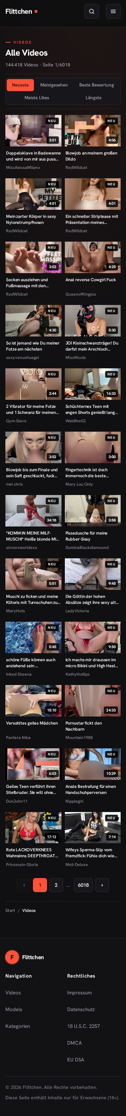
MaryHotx (15, 611)
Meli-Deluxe (77, 864)
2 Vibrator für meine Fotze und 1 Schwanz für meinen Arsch (31, 409)
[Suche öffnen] (91, 11)
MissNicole (76, 357)
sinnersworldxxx (21, 547)
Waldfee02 (76, 421)
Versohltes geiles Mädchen (31, 723)
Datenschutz (81, 1009)
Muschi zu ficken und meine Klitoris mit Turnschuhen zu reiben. (32, 599)
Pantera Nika (18, 737)
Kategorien (17, 1026)
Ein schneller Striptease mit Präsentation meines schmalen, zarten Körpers (92, 219)
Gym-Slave (16, 421)
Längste (93, 98)
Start (10, 910)
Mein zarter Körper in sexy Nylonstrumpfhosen (31, 219)
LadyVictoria (77, 611)
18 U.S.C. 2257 (83, 1026)
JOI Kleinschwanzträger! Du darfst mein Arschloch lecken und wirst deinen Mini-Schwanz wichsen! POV (92, 346)
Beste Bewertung (96, 85)
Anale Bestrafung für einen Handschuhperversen (91, 789)
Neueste (20, 85)
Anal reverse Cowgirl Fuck (91, 280)
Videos (13, 992)
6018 (83, 885)
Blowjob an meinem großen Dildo (92, 156)
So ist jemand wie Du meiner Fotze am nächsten (32, 346)
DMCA (74, 1043)
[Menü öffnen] (113, 11)
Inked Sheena (19, 674)
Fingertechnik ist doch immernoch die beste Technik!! (87, 473)
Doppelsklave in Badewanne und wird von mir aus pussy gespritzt (33, 156)
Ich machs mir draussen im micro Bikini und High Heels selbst (91, 663)
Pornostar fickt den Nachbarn (84, 726)
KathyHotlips (78, 674)
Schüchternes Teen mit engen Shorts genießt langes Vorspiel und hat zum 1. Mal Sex (92, 409)
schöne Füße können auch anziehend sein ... (30, 663)
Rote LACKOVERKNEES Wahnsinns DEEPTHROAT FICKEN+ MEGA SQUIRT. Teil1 (30, 853)
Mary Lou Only (79, 484)
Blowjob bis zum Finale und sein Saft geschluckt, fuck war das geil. (32, 473)
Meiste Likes (37, 98)
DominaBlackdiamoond (87, 547)
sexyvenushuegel (22, 357)
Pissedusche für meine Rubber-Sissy (87, 536)
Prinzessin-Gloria (22, 864)
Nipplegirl (74, 801)
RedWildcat (76, 167)
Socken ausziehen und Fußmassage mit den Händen (27, 283)
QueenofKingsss (81, 294)
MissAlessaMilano (23, 167)
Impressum (79, 992)
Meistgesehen (54, 85)
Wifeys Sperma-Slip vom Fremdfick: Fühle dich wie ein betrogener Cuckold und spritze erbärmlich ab (92, 853)
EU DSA (75, 1059)
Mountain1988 (79, 737)
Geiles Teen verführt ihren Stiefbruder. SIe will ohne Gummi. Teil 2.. (30, 789)
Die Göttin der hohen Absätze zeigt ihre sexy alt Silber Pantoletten (91, 599)
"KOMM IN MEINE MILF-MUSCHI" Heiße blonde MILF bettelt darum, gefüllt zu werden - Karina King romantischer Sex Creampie (33, 536)
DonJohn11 (17, 801)
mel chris (14, 484)
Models (13, 1009)
